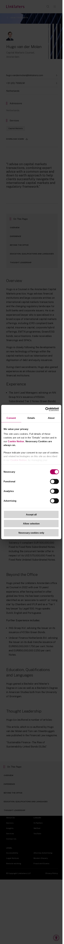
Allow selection (31, 523)
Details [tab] (31, 417)
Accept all (31, 514)
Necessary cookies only (31, 532)
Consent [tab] (11, 417)
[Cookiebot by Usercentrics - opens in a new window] (45, 409)
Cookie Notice (16, 441)
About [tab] (51, 417)
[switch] (54, 481)
